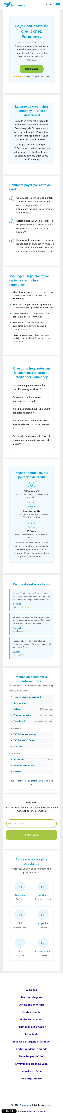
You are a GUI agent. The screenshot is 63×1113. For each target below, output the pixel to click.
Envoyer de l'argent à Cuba (31, 1063)
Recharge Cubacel (31, 1078)
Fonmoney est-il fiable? (31, 1027)
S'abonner (31, 834)
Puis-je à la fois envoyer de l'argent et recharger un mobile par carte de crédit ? (31, 440)
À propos (31, 990)
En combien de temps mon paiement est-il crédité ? (27, 399)
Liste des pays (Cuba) (31, 1056)
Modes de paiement (31, 1019)
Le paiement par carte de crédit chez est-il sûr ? (29, 387)
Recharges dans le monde (31, 1049)
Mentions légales (31, 997)
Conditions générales (31, 1004)
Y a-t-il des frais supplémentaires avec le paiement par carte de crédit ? (31, 424)
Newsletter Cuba (31, 1071)
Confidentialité (31, 1012)
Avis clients (31, 1034)
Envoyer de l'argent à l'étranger (32, 1041)
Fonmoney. (25, 1105)
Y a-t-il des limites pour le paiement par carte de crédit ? (31, 411)
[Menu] (58, 4)
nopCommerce (37, 1111)
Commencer (31, 69)
